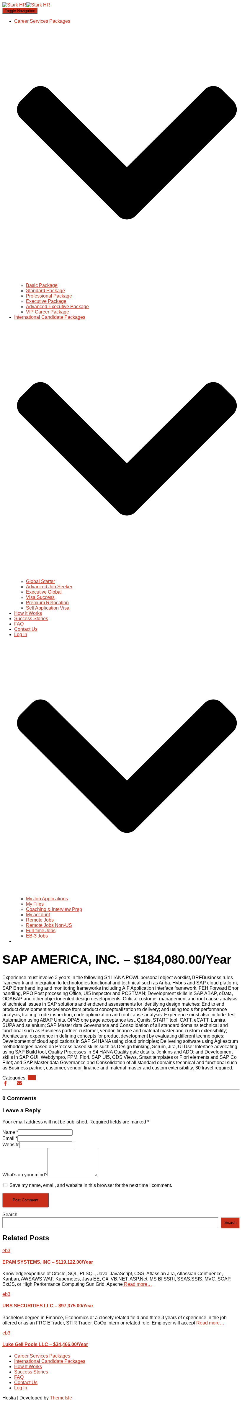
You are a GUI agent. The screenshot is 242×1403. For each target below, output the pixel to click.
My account (38, 914)
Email (9, 1138)
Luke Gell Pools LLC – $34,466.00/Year (45, 1344)
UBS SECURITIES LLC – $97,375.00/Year (47, 1305)
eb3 (32, 1077)
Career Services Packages (42, 1355)
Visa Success (40, 597)
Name (10, 1132)
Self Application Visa (47, 607)
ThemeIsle (61, 1397)
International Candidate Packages (49, 1361)
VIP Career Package (47, 311)
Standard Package (45, 290)
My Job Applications (47, 898)
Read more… (137, 1284)
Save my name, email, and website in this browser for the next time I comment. (90, 1185)
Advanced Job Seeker (49, 586)
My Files (35, 904)
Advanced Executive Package (57, 306)
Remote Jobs (40, 919)
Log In (20, 1387)
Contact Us (25, 629)
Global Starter (40, 581)
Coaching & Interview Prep (54, 909)
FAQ (19, 623)
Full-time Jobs (40, 930)
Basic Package (42, 285)
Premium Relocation (47, 602)
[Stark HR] (26, 4)
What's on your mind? (25, 1174)
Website (10, 1144)
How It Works (28, 613)
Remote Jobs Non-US (49, 925)
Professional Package (49, 295)
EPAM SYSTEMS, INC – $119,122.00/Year (47, 1262)
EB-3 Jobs (37, 935)
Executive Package (46, 301)
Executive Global (44, 591)
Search (9, 1214)
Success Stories (31, 618)
